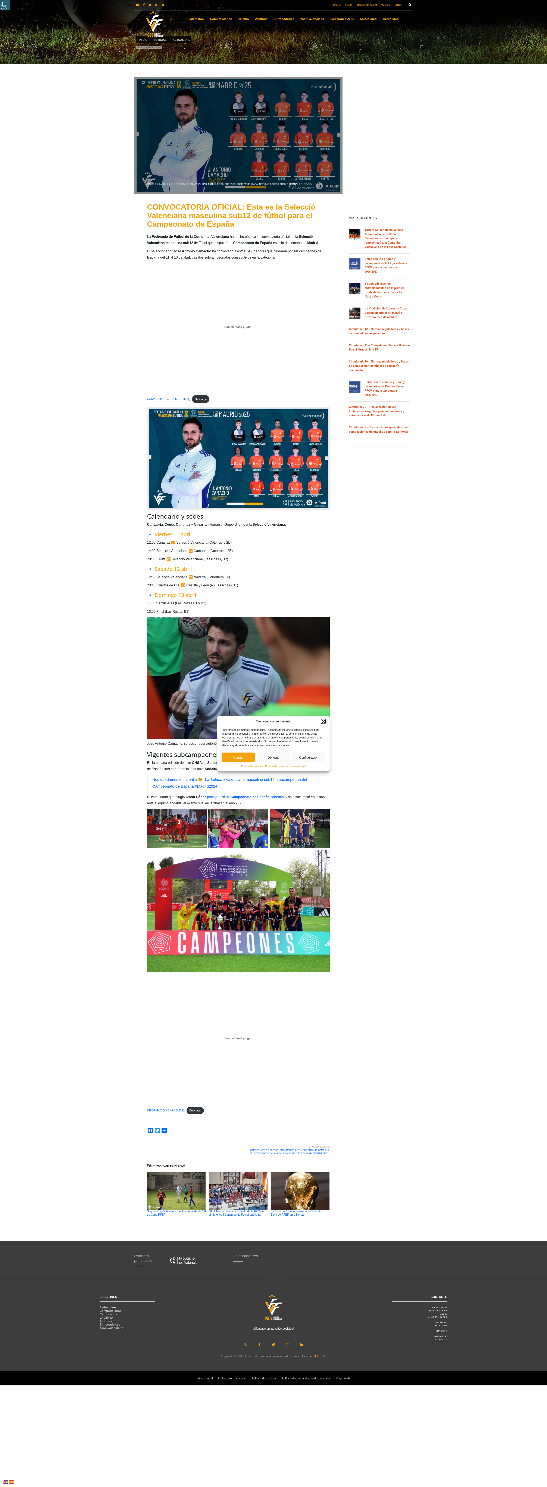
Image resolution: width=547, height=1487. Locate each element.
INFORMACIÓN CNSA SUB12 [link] (166, 1110)
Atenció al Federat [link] (366, 5)
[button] (323, 721)
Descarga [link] (201, 399)
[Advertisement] (379, 145)
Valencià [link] (385, 5)
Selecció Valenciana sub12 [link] (313, 1153)
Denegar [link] (273, 757)
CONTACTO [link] (441, 1331)
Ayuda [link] (348, 5)
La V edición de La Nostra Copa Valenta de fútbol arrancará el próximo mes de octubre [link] (386, 313)
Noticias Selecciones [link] (272, 184)
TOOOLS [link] (319, 1356)
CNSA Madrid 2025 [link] (290, 1150)
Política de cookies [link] (252, 766)
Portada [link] (292, 184)
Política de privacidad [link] (277, 766)
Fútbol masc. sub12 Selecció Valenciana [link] (233, 184)
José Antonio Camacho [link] (315, 1150)
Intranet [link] (336, 5)
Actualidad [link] (200, 184)
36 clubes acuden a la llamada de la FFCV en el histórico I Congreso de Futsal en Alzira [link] (237, 1213)
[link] (5, 5)
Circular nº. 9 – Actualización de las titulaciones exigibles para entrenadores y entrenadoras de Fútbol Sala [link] (376, 411)
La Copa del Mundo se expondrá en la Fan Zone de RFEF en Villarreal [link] (297, 1213)
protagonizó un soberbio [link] (245, 797)
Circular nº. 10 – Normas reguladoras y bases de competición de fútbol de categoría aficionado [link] (379, 366)
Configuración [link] (308, 757)
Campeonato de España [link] (264, 1150)
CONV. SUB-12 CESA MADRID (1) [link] (168, 399)
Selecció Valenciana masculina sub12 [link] (273, 1153)
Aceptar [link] (238, 757)
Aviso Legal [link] (299, 766)
